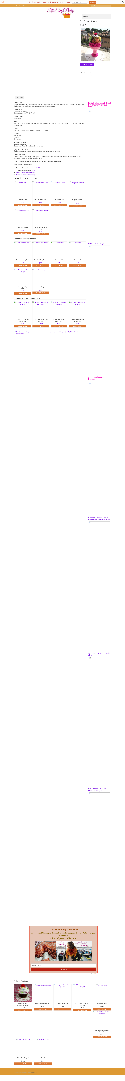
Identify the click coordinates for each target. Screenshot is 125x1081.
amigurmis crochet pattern (88, 72)
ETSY (34, 170)
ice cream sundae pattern (88, 75)
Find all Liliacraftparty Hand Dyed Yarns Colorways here (99, 105)
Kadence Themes (34, 1072)
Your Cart (20, 5)
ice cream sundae (94, 73)
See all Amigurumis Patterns (96, 378)
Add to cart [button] (23, 1010)
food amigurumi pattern (106, 72)
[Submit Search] (92, 6)
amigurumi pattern (97, 72)
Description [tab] (19, 97)
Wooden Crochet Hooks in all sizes (99, 654)
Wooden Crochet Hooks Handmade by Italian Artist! (99, 519)
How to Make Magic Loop (98, 243)
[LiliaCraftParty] (62, 13)
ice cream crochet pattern (85, 73)
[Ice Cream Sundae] (46, 51)
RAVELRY (36, 168)
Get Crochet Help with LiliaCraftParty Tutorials (97, 790)
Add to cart (87, 64)
